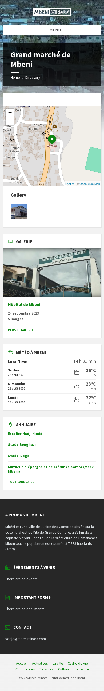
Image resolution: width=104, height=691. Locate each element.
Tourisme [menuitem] (81, 669)
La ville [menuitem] (58, 663)
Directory (32, 77)
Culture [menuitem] (64, 669)
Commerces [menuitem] (25, 669)
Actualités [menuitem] (40, 663)
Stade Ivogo (19, 455)
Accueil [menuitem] (21, 663)
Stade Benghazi (22, 444)
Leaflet (69, 183)
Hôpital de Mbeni (24, 304)
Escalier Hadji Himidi (25, 433)
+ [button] (10, 112)
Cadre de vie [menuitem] (78, 663)
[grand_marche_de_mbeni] (19, 217)
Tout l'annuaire (21, 482)
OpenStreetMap (89, 183)
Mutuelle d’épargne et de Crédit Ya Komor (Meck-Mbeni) (51, 469)
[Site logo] (52, 14)
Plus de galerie (21, 330)
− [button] (10, 121)
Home (15, 77)
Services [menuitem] (46, 669)
